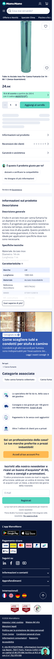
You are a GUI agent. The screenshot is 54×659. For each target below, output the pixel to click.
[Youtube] (24, 563)
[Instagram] (18, 563)
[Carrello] (47, 4)
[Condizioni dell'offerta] (48, 95)
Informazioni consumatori (14, 638)
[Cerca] (10, 11)
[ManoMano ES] (24, 595)
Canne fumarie (10, 367)
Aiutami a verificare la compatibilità (21, 172)
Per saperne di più (30, 516)
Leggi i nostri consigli (36, 354)
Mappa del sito (33, 622)
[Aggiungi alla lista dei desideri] (47, 68)
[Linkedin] (4, 563)
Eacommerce (17, 189)
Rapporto (33, 638)
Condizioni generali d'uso (28, 634)
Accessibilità (8, 642)
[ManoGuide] (45, 651)
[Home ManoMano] (19, 4)
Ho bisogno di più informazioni (19, 178)
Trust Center (8, 634)
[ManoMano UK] (11, 595)
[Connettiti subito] (40, 4)
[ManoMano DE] (18, 595)
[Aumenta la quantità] (16, 105)
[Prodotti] (4, 11)
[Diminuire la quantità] (5, 105)
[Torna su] (43, 595)
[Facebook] (11, 563)
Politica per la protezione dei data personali (23, 630)
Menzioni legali (9, 626)
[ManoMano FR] (4, 595)
